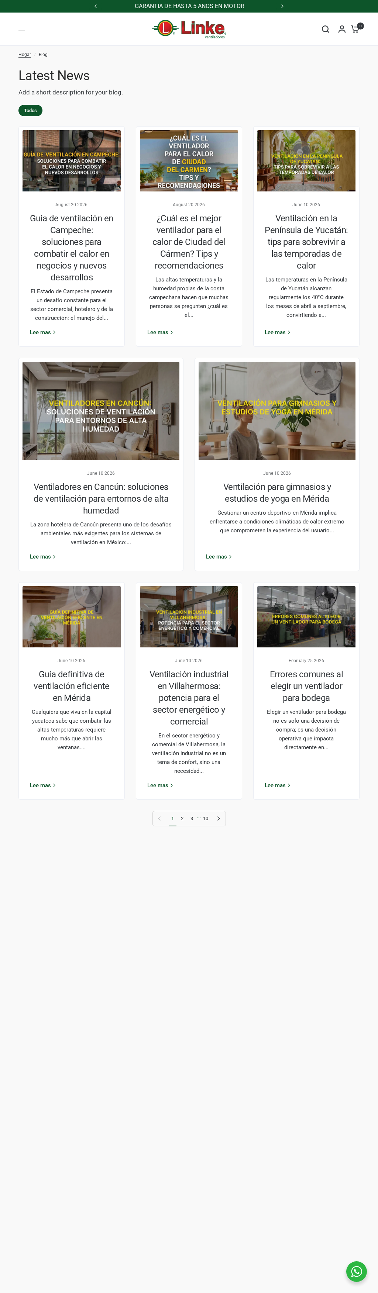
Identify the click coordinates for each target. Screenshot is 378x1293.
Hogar (24, 54)
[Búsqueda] (325, 29)
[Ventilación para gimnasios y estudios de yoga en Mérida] (277, 411)
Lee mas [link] (40, 332)
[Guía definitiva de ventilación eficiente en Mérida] (72, 616)
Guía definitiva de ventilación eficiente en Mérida (72, 686)
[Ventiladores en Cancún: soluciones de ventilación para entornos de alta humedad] (101, 411)
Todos (30, 110)
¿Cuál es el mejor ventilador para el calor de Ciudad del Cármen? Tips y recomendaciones (189, 242)
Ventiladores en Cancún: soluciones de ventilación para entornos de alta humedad (101, 499)
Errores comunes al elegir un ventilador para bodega (306, 686)
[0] (353, 29)
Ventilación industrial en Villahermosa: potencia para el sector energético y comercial (189, 698)
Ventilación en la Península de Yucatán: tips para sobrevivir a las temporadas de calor (306, 242)
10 (205, 818)
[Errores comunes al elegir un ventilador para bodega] (306, 616)
